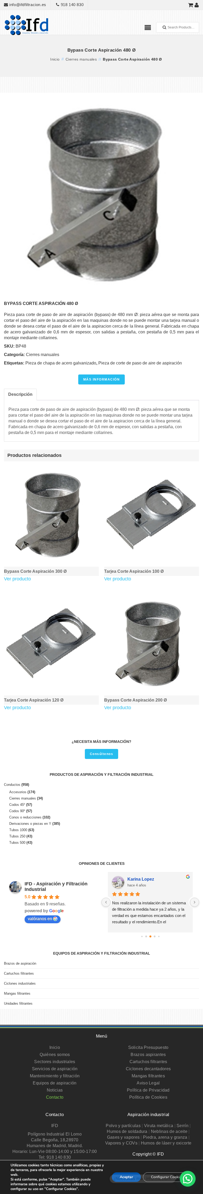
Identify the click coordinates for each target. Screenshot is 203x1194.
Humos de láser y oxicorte (166, 1143)
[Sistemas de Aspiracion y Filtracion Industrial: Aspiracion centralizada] (26, 25)
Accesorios (17, 792)
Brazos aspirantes (148, 1054)
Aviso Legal (148, 1083)
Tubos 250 (17, 836)
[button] (188, 1179)
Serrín (182, 1125)
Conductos (12, 785)
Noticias (55, 1090)
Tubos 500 (17, 843)
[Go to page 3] (154, 936)
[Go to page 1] (146, 936)
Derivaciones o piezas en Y (30, 824)
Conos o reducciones (25, 817)
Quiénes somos (55, 1054)
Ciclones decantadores (148, 1069)
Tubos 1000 (18, 830)
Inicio (54, 59)
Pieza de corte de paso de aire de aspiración (140, 363)
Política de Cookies (148, 1097)
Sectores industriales (54, 1061)
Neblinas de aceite (169, 1131)
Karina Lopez (140, 879)
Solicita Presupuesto (148, 1047)
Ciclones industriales (20, 983)
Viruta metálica (158, 1125)
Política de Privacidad (148, 1090)
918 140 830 (71, 4)
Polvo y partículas (123, 1125)
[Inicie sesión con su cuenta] (197, 5)
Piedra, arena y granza (165, 1137)
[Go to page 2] (150, 936)
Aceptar (126, 1177)
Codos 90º (17, 811)
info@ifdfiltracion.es (27, 4)
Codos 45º (17, 805)
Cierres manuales (81, 59)
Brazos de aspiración (20, 963)
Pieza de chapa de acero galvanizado (60, 363)
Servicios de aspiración (55, 1069)
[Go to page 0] (141, 936)
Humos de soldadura (127, 1131)
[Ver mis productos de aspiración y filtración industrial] (190, 5)
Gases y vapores (123, 1137)
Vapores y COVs (121, 1143)
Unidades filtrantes (18, 1003)
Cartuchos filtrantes (19, 973)
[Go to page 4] (158, 936)
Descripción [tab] (20, 394)
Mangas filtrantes (17, 993)
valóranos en (40, 918)
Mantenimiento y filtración (55, 1076)
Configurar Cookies (167, 1177)
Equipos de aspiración (54, 1083)
